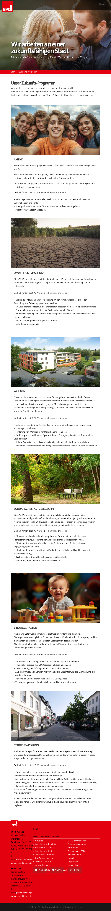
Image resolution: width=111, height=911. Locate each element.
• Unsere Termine (41, 865)
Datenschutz (73, 865)
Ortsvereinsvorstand (77, 844)
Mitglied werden (75, 854)
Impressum (73, 861)
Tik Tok (76, 869)
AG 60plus (73, 847)
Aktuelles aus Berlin (44, 851)
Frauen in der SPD (76, 851)
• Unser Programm (42, 861)
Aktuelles (39, 840)
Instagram (59, 869)
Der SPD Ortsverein (77, 840)
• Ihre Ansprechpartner (44, 858)
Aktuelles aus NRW (43, 847)
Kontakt (71, 858)
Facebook (42, 870)
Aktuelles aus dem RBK (45, 844)
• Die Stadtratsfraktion (43, 854)
